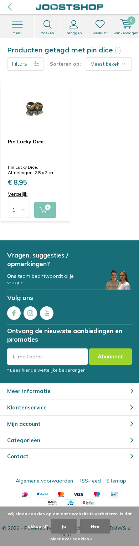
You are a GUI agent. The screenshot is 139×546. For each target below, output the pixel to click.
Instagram (30, 313)
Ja (64, 526)
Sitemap (116, 481)
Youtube (46, 313)
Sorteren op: (65, 64)
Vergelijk (17, 194)
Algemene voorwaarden (44, 481)
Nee (95, 526)
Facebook (14, 313)
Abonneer (110, 356)
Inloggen (74, 33)
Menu (17, 33)
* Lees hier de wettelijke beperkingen (46, 370)
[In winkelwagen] (45, 210)
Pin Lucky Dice (25, 141)
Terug (9, 7)
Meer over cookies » (71, 538)
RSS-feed (89, 481)
